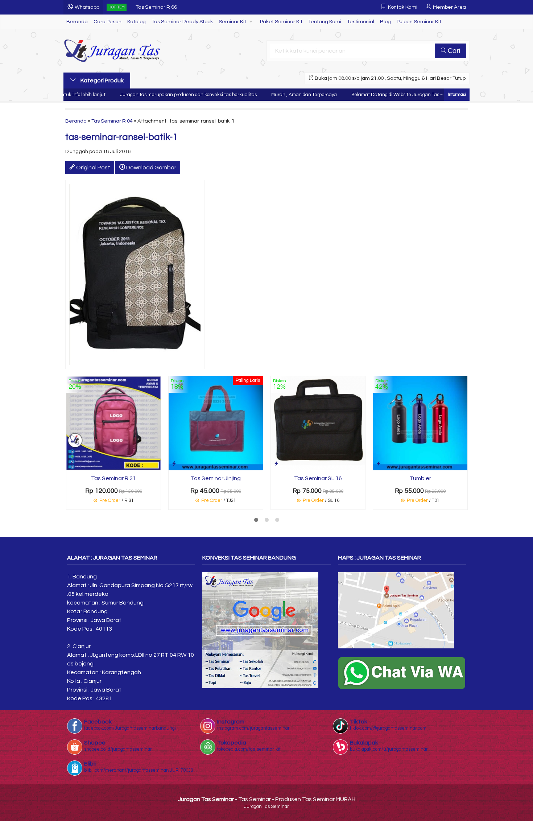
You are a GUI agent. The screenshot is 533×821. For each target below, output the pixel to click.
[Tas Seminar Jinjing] (216, 423)
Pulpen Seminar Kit (419, 21)
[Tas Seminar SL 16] (318, 423)
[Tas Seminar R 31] (113, 423)
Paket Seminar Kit (281, 21)
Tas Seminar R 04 (112, 121)
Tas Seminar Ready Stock (182, 21)
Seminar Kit (232, 21)
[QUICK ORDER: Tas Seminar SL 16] (276, 463)
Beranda (77, 21)
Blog (385, 21)
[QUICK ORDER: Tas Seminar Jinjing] (174, 463)
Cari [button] (453, 50)
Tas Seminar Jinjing (216, 478)
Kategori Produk (101, 80)
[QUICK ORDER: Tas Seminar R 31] (71, 463)
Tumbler (420, 478)
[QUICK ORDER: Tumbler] (378, 463)
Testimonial (360, 21)
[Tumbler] (420, 423)
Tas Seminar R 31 (113, 478)
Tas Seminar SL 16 (318, 478)
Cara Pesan (107, 21)
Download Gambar (150, 167)
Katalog (136, 21)
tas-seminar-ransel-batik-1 (121, 137)
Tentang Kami (324, 21)
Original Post (92, 167)
